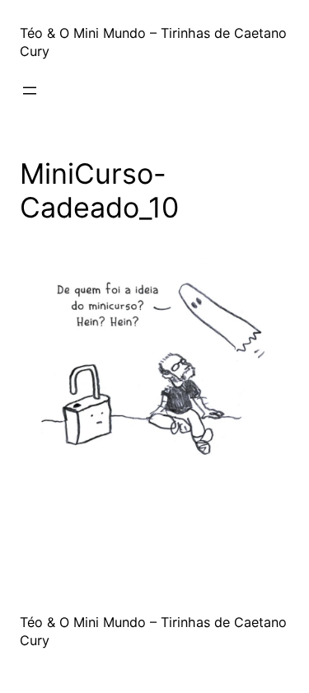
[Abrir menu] (30, 91)
